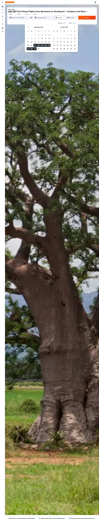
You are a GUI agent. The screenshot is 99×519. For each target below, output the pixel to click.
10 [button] (42, 38)
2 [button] (38, 35)
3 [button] (74, 35)
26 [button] (49, 45)
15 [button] (35, 42)
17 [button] (42, 42)
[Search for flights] (2, 6)
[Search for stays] (2, 9)
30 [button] (38, 49)
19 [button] (49, 42)
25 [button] (45, 45)
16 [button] (38, 42)
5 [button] (57, 38)
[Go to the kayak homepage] (9, 2)
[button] (2, 2)
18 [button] (45, 42)
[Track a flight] (2, 19)
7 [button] (31, 38)
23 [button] (38, 45)
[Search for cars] (2, 12)
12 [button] (49, 38)
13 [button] (28, 42)
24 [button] (42, 45)
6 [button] (60, 38)
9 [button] (38, 38)
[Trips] (2, 24)
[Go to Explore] (2, 16)
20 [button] (28, 45)
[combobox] (11, 14)
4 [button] (45, 35)
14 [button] (31, 42)
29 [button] (35, 49)
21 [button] (31, 45)
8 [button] (67, 38)
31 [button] (74, 49)
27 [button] (28, 49)
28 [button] (31, 49)
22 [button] (35, 45)
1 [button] (67, 35)
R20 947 (12, 11)
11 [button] (45, 38)
